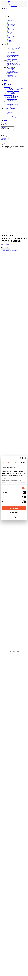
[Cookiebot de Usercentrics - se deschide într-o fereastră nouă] (20, 458)
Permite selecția (14, 512)
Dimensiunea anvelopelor (13, 55)
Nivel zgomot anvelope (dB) (13, 64)
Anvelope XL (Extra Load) (13, 49)
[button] (6, 44)
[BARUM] (9, 23)
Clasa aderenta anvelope (12, 63)
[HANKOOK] (10, 32)
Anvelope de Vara (11, 17)
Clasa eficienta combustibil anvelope (15, 61)
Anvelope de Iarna (11, 20)
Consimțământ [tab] (5, 462)
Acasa (5, 11)
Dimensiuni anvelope (9, 95)
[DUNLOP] (10, 28)
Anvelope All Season (12, 19)
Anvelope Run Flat (11, 76)
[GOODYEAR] (11, 31)
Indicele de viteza (11, 52)
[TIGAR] (9, 43)
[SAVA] (9, 40)
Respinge (14, 516)
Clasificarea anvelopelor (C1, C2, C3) (15, 72)
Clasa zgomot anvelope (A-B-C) (14, 65)
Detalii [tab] (14, 462)
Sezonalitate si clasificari (9, 108)
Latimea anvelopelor (11, 56)
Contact (5, 120)
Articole (5, 85)
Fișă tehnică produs (5, 249)
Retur (5, 9)
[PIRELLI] (9, 39)
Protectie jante (10, 75)
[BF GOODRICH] (11, 24)
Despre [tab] (23, 462)
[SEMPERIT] (10, 41)
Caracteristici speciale (9, 115)
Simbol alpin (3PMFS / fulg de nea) (15, 47)
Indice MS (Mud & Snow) (13, 48)
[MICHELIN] (10, 36)
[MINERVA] (10, 37)
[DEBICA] (9, 27)
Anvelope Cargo (10, 77)
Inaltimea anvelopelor (12, 57)
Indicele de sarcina (11, 51)
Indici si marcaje (7, 87)
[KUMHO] (9, 33)
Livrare (5, 8)
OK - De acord (14, 508)
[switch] (24, 492)
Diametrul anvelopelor (12, 59)
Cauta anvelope (7, 84)
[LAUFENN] (10, 35)
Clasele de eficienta (8, 101)
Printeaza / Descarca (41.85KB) (8, 250)
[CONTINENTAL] (11, 25)
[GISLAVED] (10, 29)
